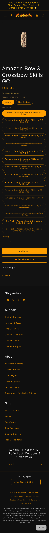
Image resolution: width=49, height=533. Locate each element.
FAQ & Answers (12, 329)
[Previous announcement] (5, 5)
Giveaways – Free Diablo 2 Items (20, 393)
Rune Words (10, 422)
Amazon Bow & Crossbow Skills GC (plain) (24, 113)
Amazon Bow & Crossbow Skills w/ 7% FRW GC (24, 152)
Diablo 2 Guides (12, 370)
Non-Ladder (24, 102)
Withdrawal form (35, 500)
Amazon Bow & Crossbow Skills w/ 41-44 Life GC (24, 207)
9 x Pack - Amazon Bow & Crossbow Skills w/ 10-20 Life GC (26, 230)
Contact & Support (13, 346)
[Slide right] (30, 62)
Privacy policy (18, 496)
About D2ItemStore (14, 364)
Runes (8, 416)
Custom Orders (12, 341)
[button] (5, 15)
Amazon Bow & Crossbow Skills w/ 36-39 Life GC (24, 191)
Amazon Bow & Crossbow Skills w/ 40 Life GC (24, 199)
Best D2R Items (12, 410)
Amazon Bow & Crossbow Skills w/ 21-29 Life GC (24, 175)
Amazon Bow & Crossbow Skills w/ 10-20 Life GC (24, 168)
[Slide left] (19, 62)
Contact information (18, 500)
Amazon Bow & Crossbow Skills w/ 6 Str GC (24, 145)
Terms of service (32, 496)
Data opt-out (26, 504)
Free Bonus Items (13, 440)
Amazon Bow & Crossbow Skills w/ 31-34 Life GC (24, 183)
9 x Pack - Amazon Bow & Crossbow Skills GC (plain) (24, 222)
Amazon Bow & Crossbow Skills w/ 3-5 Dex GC (24, 121)
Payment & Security (14, 323)
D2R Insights (11, 375)
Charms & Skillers (13, 434)
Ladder (8, 102)
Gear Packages (12, 428)
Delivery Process (13, 317)
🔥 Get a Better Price (24, 259)
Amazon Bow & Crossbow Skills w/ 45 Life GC (24, 215)
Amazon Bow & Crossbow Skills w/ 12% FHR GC (24, 160)
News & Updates (13, 381)
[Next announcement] (44, 5)
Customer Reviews (14, 335)
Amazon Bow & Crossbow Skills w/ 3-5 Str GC (24, 137)
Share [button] (7, 275)
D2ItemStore (21, 492)
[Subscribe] (41, 464)
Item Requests (12, 387)
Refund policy (34, 492)
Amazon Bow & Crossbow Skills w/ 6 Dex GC (24, 129)
